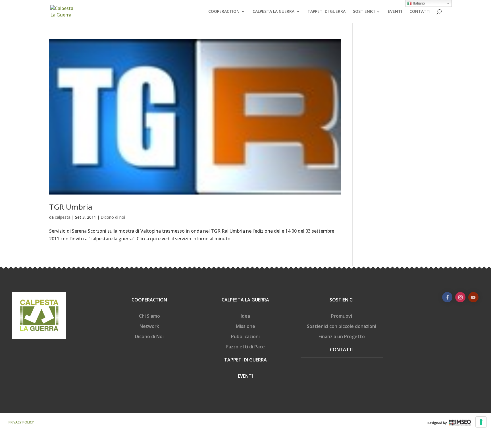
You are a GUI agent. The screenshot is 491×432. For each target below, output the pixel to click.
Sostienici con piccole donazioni (341, 326)
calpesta (62, 217)
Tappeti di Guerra (245, 360)
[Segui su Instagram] (460, 297)
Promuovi (341, 316)
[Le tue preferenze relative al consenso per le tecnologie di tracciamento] (481, 422)
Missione (245, 326)
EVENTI (395, 11)
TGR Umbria (70, 207)
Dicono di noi (113, 217)
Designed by (437, 423)
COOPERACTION (224, 11)
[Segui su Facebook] (447, 297)
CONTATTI (419, 11)
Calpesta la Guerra (245, 300)
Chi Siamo (149, 316)
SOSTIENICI (364, 11)
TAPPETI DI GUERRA (326, 11)
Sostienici (341, 300)
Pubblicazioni (245, 336)
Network (149, 326)
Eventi (245, 376)
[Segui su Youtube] (473, 297)
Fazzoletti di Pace (245, 347)
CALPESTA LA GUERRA (273, 11)
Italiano (418, 3)
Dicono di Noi (149, 336)
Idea (245, 316)
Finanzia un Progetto (342, 336)
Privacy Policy (21, 422)
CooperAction (149, 300)
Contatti (341, 349)
